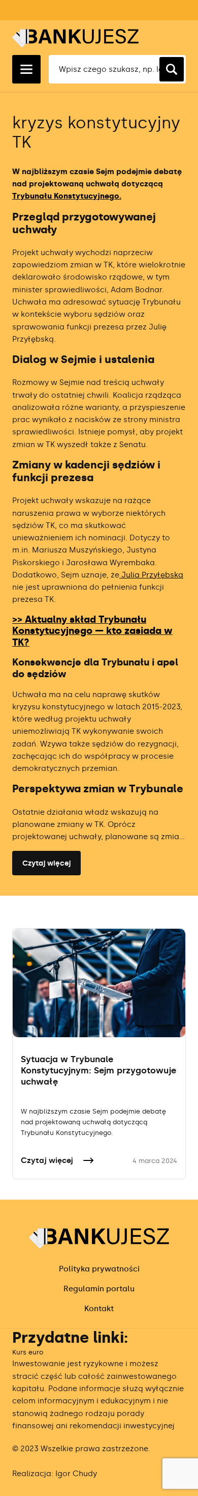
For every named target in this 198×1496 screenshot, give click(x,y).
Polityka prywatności (99, 1268)
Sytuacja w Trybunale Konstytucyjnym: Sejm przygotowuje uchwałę (98, 1070)
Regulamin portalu (99, 1288)
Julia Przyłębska (151, 574)
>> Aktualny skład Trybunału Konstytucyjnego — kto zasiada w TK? (92, 631)
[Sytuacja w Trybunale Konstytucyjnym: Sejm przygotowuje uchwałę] (99, 983)
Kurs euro (27, 1352)
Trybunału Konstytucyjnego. (66, 196)
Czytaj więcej (46, 863)
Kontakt (99, 1308)
